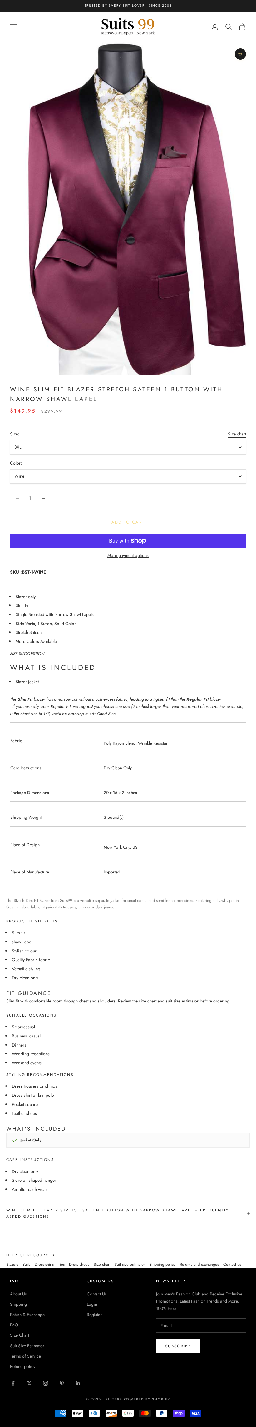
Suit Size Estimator (27, 1346)
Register (94, 1314)
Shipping (18, 1304)
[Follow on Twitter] (29, 1383)
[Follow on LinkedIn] (78, 1383)
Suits (26, 1264)
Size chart (237, 434)
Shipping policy (162, 1264)
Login (92, 1304)
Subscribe (178, 1346)
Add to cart (128, 522)
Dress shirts (44, 1264)
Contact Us (97, 1294)
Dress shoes (79, 1264)
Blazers (12, 1264)
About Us (18, 1294)
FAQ (14, 1325)
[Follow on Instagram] (45, 1383)
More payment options (128, 555)
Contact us (232, 1264)
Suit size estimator (130, 1264)
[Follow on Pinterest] (62, 1383)
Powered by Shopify (147, 1399)
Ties (61, 1264)
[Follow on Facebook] (13, 1383)
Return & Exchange (27, 1314)
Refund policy (22, 1366)
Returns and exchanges (199, 1264)
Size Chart (19, 1335)
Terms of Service (25, 1356)
